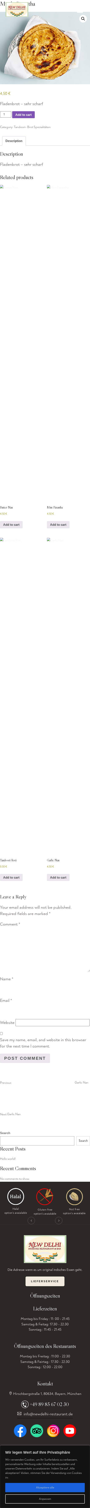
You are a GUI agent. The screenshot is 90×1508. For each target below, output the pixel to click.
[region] (45, 1476)
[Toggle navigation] (79, 12)
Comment (10, 924)
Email (6, 1000)
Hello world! (8, 1159)
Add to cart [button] (11, 524)
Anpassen (45, 1499)
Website (7, 1022)
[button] (83, 19)
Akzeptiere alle (45, 1487)
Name (6, 979)
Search (5, 1133)
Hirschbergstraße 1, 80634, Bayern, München (46, 1394)
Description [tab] (13, 141)
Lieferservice (45, 1281)
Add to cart (23, 114)
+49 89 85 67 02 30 (49, 1404)
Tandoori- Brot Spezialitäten (32, 127)
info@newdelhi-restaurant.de (48, 1414)
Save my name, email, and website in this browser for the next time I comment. (43, 1043)
